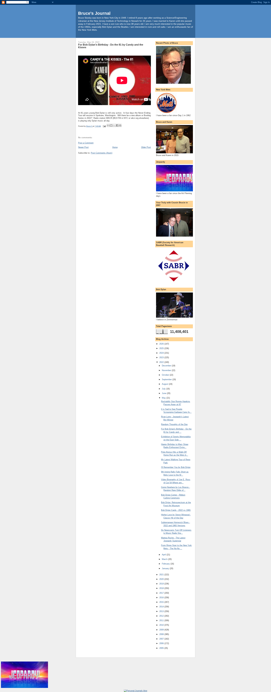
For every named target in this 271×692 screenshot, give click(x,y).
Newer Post (83, 147)
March (165, 559)
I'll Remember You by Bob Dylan (175, 467)
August (165, 384)
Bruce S (89, 126)
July (164, 389)
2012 (161, 616)
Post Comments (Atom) (101, 153)
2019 (161, 584)
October (166, 375)
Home (115, 147)
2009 (161, 630)
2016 (161, 597)
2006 (161, 643)
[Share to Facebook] (117, 125)
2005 (161, 648)
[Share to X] (114, 125)
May (164, 398)
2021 (161, 574)
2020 (161, 579)
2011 (161, 620)
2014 (161, 606)
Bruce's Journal (94, 13)
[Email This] (108, 125)
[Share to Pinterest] (120, 125)
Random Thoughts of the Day (174, 424)
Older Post (146, 147)
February (166, 564)
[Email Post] (104, 126)
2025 (161, 348)
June (164, 393)
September (167, 379)
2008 (161, 634)
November (167, 370)
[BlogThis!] (111, 125)
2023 (161, 357)
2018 (161, 588)
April (164, 554)
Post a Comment (85, 143)
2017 (161, 593)
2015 (161, 602)
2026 (161, 344)
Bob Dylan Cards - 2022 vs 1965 (176, 510)
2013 (161, 611)
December (167, 365)
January (166, 568)
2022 (161, 362)
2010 (161, 625)
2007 (161, 639)
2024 (161, 353)
